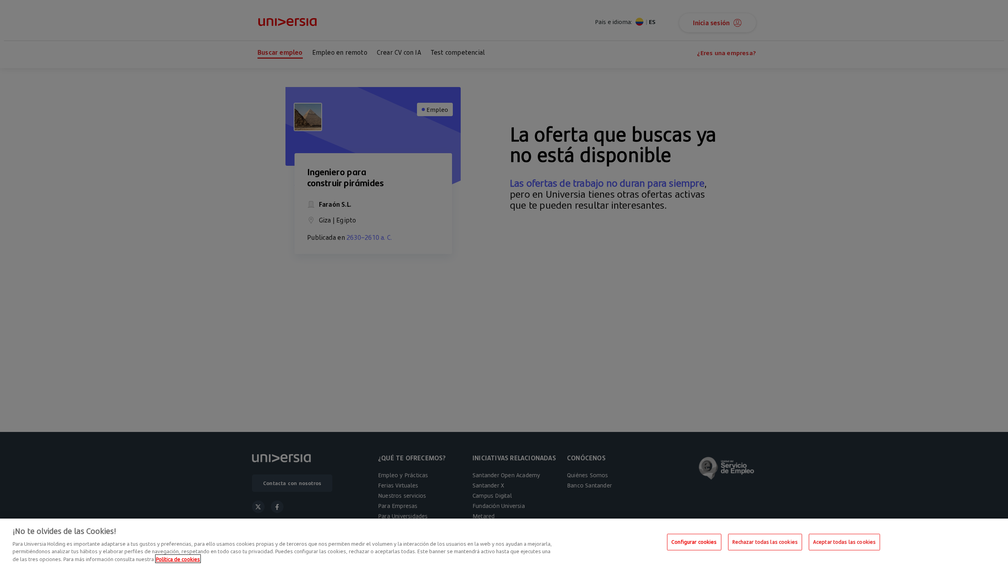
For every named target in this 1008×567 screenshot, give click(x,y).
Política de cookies (178, 558)
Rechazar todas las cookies (765, 541)
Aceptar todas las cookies (844, 541)
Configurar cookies (694, 541)
